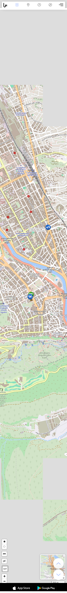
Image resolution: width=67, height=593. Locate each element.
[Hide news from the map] (4, 561)
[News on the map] (6, 5)
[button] (48, 227)
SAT (5, 569)
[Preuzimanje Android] (46, 588)
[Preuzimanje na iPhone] (21, 588)
